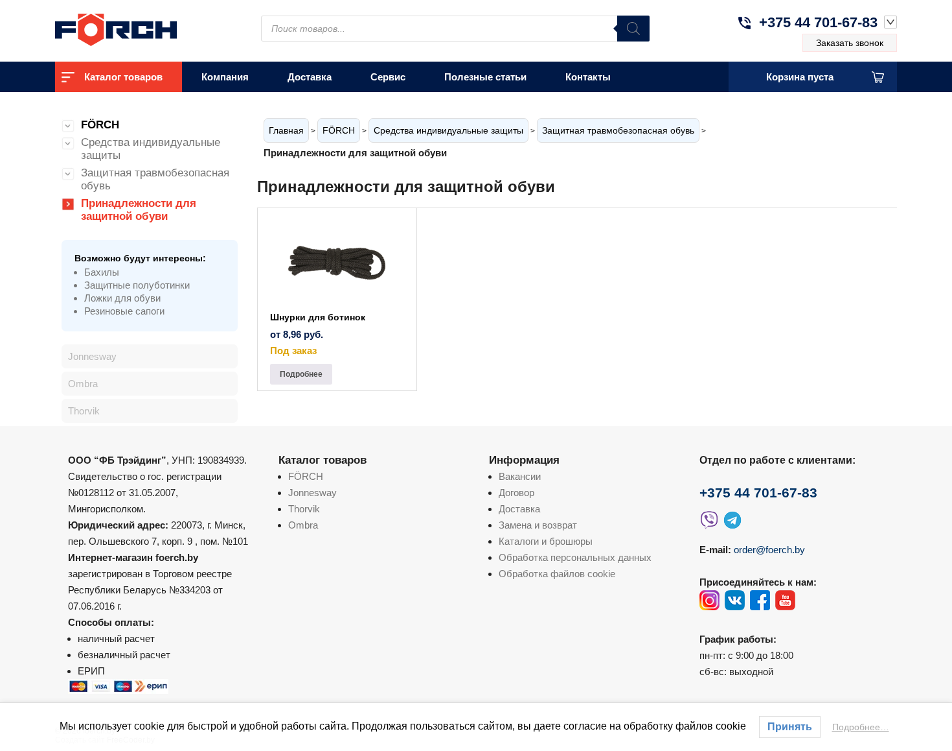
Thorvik (84, 410)
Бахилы (101, 272)
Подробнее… (860, 727)
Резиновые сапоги (124, 310)
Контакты (588, 76)
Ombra (83, 383)
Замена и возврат (538, 524)
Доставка (310, 76)
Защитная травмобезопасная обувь (618, 130)
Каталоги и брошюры (546, 541)
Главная (286, 130)
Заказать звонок (849, 43)
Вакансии (520, 476)
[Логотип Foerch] (139, 28)
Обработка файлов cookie (557, 573)
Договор (516, 492)
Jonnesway (92, 356)
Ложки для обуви (122, 298)
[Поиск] (633, 29)
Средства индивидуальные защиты (448, 130)
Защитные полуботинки (137, 285)
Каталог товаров (123, 76)
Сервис (387, 76)
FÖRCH (339, 130)
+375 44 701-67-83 (818, 22)
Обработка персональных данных (575, 557)
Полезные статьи (485, 76)
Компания (225, 76)
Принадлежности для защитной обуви (138, 209)
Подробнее (301, 374)
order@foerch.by (769, 549)
